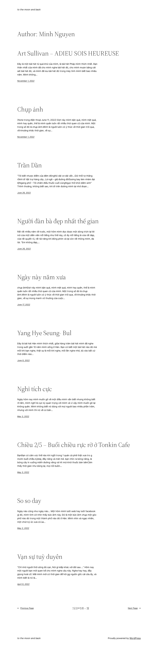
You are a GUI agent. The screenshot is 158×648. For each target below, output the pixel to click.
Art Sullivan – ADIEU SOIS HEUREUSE (68, 53)
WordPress (135, 638)
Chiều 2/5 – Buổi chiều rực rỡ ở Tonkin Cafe (73, 444)
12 (88, 608)
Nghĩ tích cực (34, 389)
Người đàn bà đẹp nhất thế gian (58, 221)
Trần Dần (29, 165)
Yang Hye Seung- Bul (44, 333)
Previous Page (25, 608)
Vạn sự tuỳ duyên (39, 556)
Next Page (134, 608)
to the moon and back (29, 9)
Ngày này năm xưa (41, 277)
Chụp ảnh (30, 109)
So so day (29, 500)
